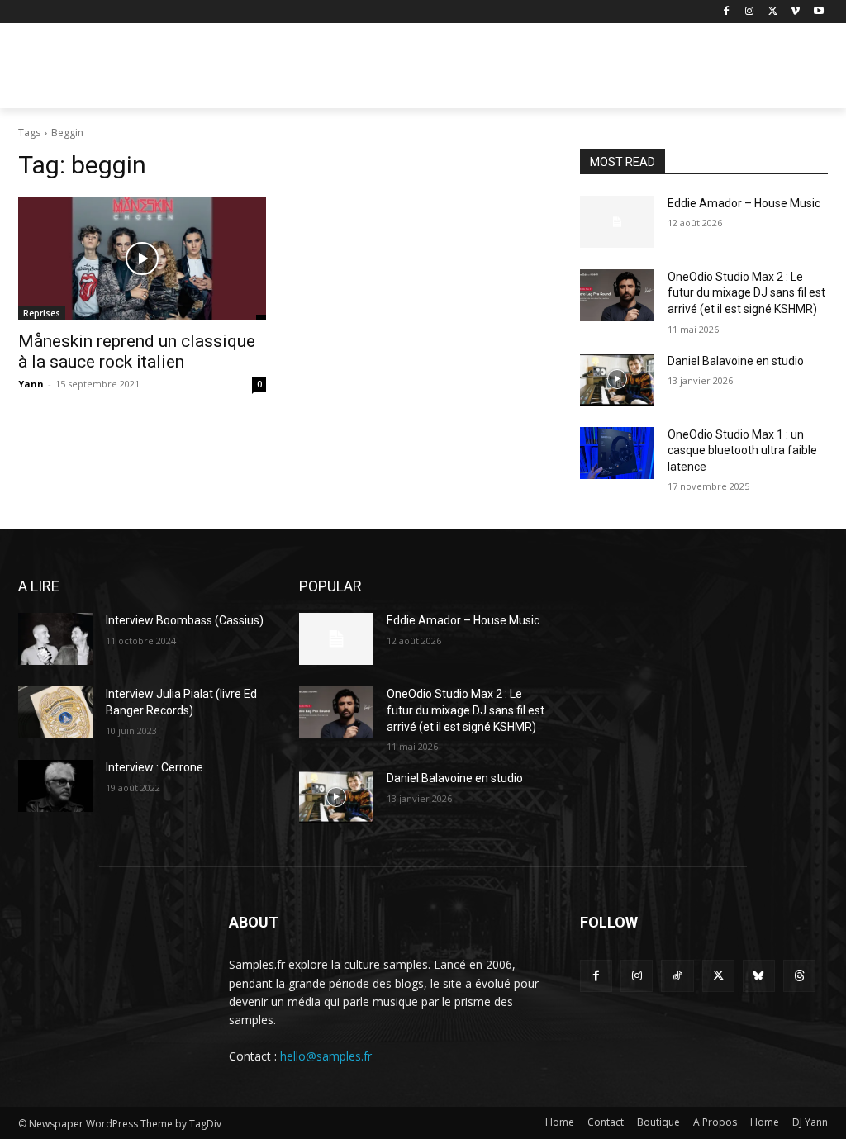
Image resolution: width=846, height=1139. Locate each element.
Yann (31, 383)
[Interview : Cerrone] (55, 786)
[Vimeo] (795, 11)
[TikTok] (677, 976)
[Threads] (799, 976)
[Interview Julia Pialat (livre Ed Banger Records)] (55, 712)
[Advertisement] (405, 71)
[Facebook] (726, 11)
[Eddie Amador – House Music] (617, 222)
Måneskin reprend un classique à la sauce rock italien (136, 351)
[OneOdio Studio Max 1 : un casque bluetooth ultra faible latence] (617, 453)
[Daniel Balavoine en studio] (617, 380)
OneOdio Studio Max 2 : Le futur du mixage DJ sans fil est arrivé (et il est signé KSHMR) (746, 293)
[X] (772, 11)
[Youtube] (818, 11)
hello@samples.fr (326, 1056)
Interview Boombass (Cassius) (185, 620)
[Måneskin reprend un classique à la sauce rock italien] (142, 258)
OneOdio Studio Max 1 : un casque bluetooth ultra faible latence (742, 450)
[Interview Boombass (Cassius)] (55, 639)
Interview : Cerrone (154, 767)
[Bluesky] (759, 976)
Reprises (41, 313)
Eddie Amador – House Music (744, 203)
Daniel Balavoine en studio (736, 361)
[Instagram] (749, 11)
